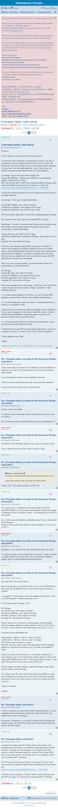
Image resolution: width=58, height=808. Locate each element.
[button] (35, 132)
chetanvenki (5, 137)
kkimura (41, 125)
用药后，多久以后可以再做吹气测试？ (16, 116)
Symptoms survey (8, 77)
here (52, 18)
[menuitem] (7, 8)
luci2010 (25, 125)
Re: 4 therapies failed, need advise (17, 705)
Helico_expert (6, 351)
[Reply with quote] (50, 139)
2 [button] (32, 133)
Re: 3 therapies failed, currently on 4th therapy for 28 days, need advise (28, 360)
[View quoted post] (24, 473)
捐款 (10, 102)
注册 (39, 87)
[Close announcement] (55, 18)
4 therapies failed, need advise (19, 121)
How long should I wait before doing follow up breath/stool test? (25, 67)
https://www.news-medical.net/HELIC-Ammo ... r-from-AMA (24, 188)
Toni (19, 125)
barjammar (13, 125)
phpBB (22, 803)
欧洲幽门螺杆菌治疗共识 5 (11, 111)
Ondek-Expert (33, 125)
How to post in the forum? (11, 58)
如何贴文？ (6, 109)
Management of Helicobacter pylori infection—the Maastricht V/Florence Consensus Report (24, 61)
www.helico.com (16, 31)
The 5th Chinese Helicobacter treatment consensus (21, 65)
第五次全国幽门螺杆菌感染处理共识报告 (16, 114)
